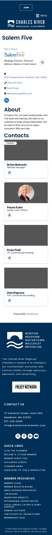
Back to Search (10, 49)
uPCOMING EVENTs (15, 462)
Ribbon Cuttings (14, 510)
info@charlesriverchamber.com (25, 425)
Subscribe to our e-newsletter (24, 470)
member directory (16, 458)
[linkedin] (6, 100)
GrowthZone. (25, 531)
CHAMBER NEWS (13, 466)
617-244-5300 (13, 421)
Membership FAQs (14, 517)
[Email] (9, 172)
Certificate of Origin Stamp (22, 514)
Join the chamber (15, 450)
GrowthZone (32, 314)
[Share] (42, 62)
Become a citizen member (20, 454)
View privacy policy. (39, 531)
